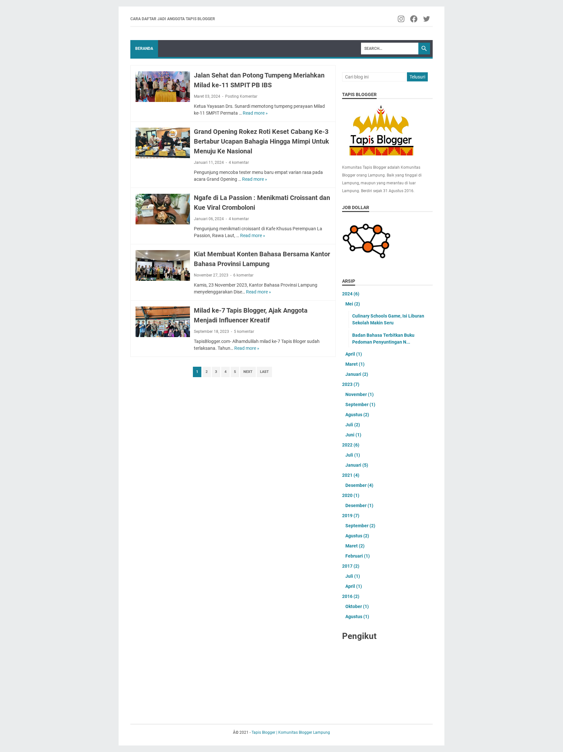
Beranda (144, 48)
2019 (350, 515)
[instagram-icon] (401, 19)
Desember (359, 485)
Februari (357, 556)
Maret (355, 364)
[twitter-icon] (427, 19)
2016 (350, 596)
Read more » (255, 113)
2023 (350, 384)
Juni (353, 434)
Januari (356, 374)
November (359, 394)
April (353, 354)
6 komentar (243, 275)
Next (248, 372)
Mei (352, 303)
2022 (350, 444)
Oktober (357, 606)
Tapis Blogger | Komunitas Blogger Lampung (291, 732)
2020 (350, 495)
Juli (352, 424)
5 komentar (244, 331)
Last (264, 372)
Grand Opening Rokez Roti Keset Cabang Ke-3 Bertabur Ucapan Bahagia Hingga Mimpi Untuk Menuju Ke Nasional (261, 141)
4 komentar (239, 162)
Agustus (357, 414)
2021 (350, 475)
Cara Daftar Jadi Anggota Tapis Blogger (172, 19)
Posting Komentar (241, 96)
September (360, 404)
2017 (350, 566)
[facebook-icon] (414, 19)
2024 (350, 293)
